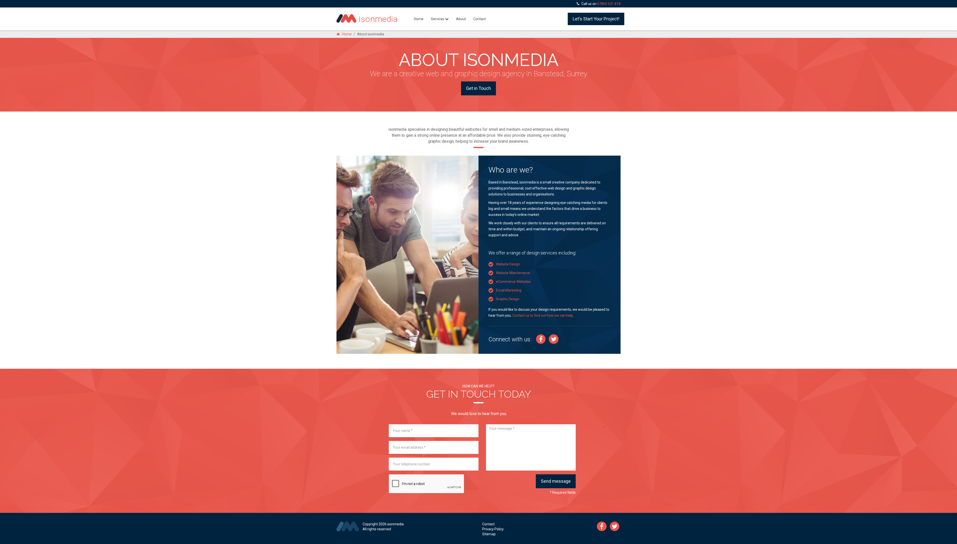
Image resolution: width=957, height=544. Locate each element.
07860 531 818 (609, 4)
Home (420, 19)
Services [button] (438, 19)
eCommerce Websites (513, 282)
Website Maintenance (513, 273)
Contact (479, 19)
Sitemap (489, 534)
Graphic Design (507, 299)
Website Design (508, 264)
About (461, 19)
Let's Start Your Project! (596, 18)
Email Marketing (508, 290)
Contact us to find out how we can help (542, 315)
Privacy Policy (493, 529)
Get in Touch (478, 88)
